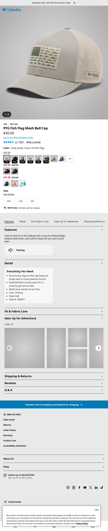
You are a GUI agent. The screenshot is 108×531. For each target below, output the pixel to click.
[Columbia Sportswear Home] (11, 9)
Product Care (9, 440)
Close (96, 509)
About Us (8, 458)
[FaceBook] (79, 487)
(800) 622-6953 (14, 414)
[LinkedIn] (96, 487)
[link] (24, 348)
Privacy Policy (82, 523)
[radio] (6, 158)
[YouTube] (85, 487)
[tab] (10, 222)
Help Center (9, 419)
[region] (54, 62)
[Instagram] (68, 487)
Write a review (33, 142)
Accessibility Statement (14, 445)
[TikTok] (102, 487)
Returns (7, 425)
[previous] (9, 348)
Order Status (9, 430)
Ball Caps (14, 124)
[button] (19, 476)
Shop (6, 466)
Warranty (8, 435)
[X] (90, 487)
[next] (98, 348)
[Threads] (73, 487)
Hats (5, 124)
